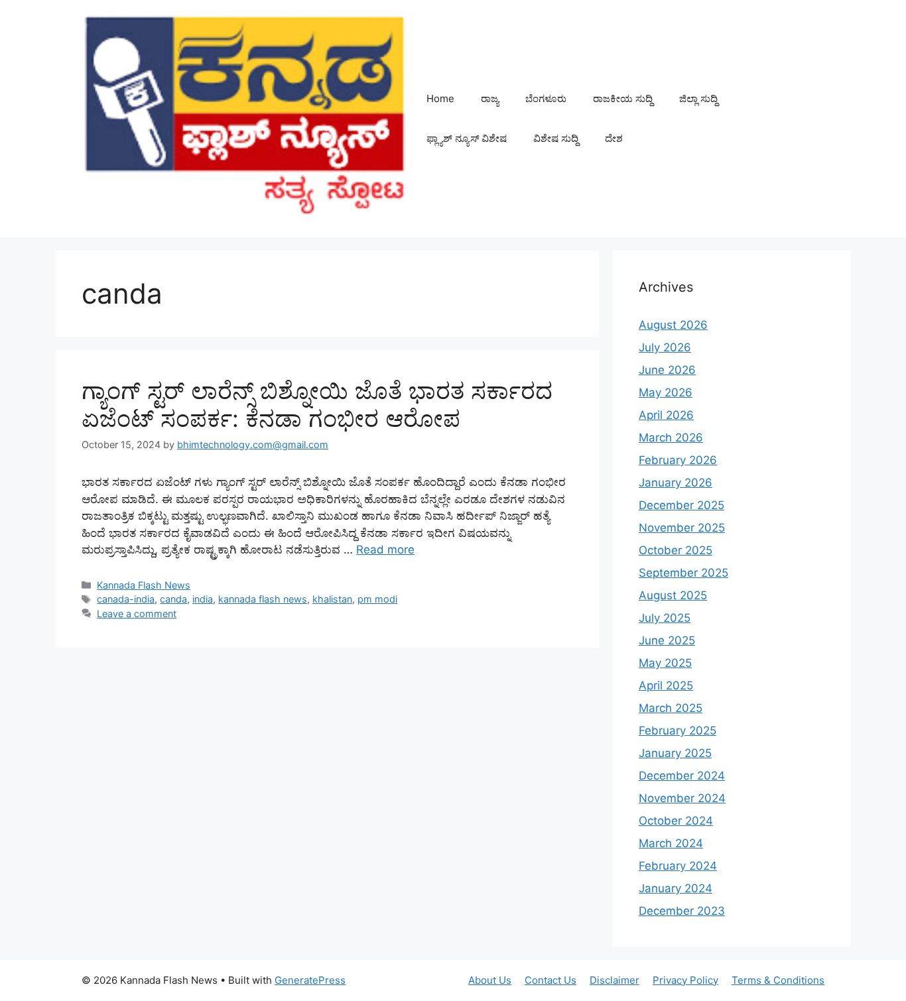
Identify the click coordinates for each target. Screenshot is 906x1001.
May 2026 (665, 392)
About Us (489, 980)
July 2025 (664, 617)
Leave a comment (136, 613)
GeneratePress (310, 980)
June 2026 (667, 370)
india (202, 599)
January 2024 (675, 888)
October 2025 (675, 550)
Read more (385, 549)
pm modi (377, 599)
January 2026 (675, 482)
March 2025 (670, 708)
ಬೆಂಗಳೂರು (545, 98)
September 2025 (683, 572)
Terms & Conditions (778, 980)
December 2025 (681, 505)
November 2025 (682, 527)
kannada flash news (262, 599)
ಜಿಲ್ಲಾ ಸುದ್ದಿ (698, 98)
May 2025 (665, 663)
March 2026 (671, 437)
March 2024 (671, 843)
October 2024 (676, 820)
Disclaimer (614, 980)
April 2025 (666, 685)
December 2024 (682, 775)
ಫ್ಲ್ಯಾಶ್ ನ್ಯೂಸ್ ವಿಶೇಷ (466, 138)
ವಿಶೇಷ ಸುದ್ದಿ (555, 138)
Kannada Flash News (143, 585)
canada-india (126, 599)
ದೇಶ (614, 138)
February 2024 (678, 865)
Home (440, 98)
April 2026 (666, 415)
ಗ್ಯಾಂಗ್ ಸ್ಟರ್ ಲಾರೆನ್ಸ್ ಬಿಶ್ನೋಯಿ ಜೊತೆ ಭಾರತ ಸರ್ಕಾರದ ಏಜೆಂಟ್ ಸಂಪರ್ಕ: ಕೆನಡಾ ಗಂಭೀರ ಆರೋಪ (317, 404)
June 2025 (667, 640)
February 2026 (678, 460)
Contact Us (550, 980)
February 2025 (677, 730)
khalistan (332, 599)
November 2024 (682, 798)
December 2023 (682, 910)
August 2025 (673, 595)
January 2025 (675, 753)
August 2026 (673, 324)
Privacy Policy (685, 980)
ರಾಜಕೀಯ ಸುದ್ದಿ (623, 98)
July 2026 (665, 347)
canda (173, 599)
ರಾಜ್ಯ (490, 98)
